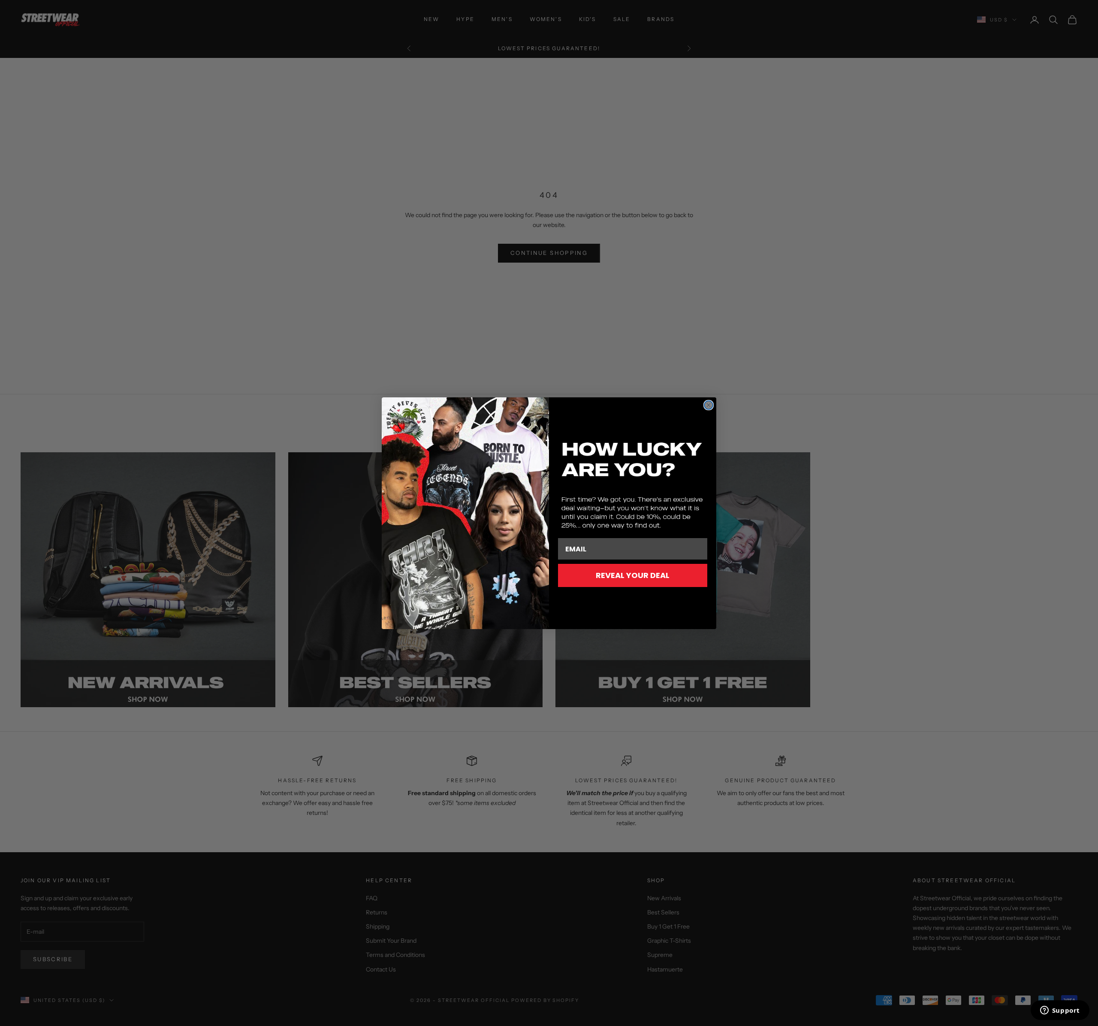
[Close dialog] (708, 405)
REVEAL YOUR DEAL (633, 575)
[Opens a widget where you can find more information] (1059, 1011)
